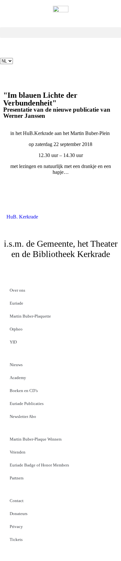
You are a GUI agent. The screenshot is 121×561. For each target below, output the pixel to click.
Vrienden (17, 452)
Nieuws (16, 364)
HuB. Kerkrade (22, 216)
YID (13, 342)
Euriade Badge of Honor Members (39, 465)
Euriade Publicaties (27, 403)
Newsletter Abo (23, 416)
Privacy (16, 526)
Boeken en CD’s (24, 390)
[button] (60, 32)
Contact (17, 500)
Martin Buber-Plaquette (30, 316)
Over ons (17, 290)
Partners (17, 478)
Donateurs (18, 513)
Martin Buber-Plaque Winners (36, 439)
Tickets (16, 539)
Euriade (16, 303)
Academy (18, 377)
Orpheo (16, 329)
